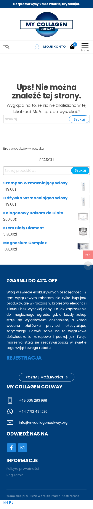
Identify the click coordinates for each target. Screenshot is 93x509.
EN (5, 502)
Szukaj (80, 170)
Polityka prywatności (22, 468)
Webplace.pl (15, 496)
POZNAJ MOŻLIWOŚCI (45, 377)
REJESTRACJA (24, 357)
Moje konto (54, 46)
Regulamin (14, 475)
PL (11, 502)
